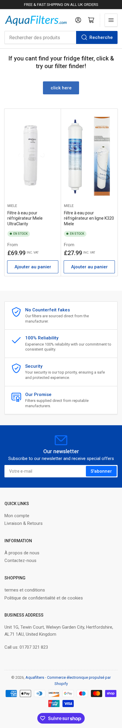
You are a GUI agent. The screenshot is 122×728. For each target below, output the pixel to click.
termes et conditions (24, 590)
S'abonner (101, 471)
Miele (12, 206)
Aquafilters (34, 677)
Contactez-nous (20, 560)
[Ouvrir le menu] (111, 20)
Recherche (101, 37)
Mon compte (16, 515)
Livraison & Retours (23, 523)
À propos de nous (21, 553)
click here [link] (61, 88)
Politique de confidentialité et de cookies (43, 598)
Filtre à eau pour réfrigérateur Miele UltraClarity (25, 218)
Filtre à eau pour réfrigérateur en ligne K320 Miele (89, 218)
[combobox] (61, 37)
